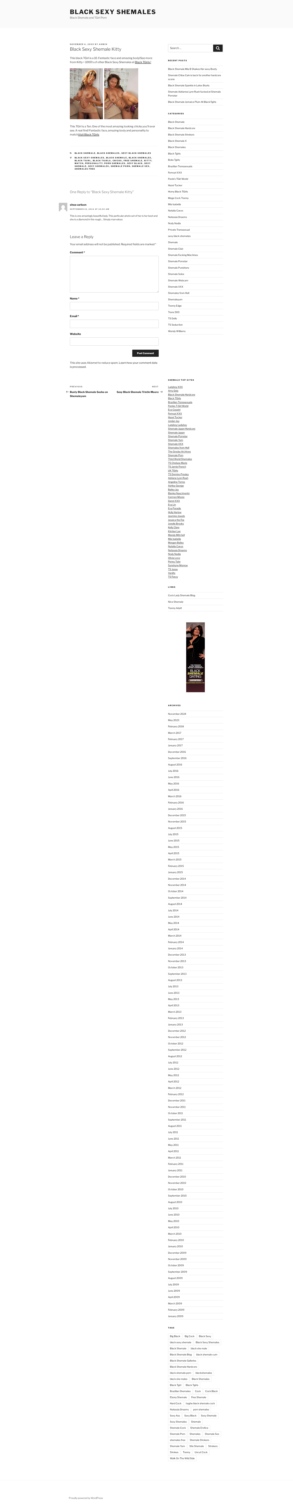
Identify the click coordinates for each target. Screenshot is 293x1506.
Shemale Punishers (178, 267)
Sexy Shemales (98, 166)
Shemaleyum (175, 299)
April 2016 (173, 789)
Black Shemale (85, 153)
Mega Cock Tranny (178, 198)
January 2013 (175, 1024)
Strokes (174, 1452)
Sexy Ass (175, 1415)
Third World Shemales (180, 459)
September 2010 (177, 1195)
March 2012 (174, 1087)
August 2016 (175, 764)
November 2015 (177, 821)
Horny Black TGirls (178, 191)
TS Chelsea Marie (177, 462)
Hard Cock (175, 1403)
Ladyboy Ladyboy (177, 424)
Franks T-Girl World (178, 405)
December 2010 (177, 1176)
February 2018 (176, 726)
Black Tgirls (102, 160)
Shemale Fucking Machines (183, 255)
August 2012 (175, 1056)
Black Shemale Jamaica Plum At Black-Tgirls (192, 101)
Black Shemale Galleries (183, 1360)
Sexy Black (135, 163)
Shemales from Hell (178, 293)
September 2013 (177, 973)
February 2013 (176, 1018)
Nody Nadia (174, 223)
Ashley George (176, 485)
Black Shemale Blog (181, 1354)
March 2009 (175, 1303)
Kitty (148, 160)
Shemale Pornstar (178, 261)
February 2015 (176, 865)
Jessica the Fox (176, 519)
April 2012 (173, 1081)
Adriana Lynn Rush (178, 478)
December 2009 (177, 1252)
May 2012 (173, 1075)
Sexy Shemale (209, 1415)
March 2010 (175, 1233)
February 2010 (176, 1240)
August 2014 (175, 903)
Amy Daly (173, 390)
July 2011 (173, 1132)
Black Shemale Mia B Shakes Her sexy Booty (192, 68)
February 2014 (176, 942)
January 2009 (175, 1316)
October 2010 (175, 1189)
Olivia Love (174, 557)
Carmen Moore (176, 496)
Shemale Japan (176, 432)
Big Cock (189, 1336)
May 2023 (173, 720)
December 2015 (177, 815)
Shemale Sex (141, 166)
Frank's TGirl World (178, 178)
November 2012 (177, 1037)
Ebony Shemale (178, 1397)
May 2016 (173, 783)
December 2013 (177, 954)
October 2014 (175, 891)
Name (74, 298)
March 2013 (174, 1011)
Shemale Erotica (199, 1427)
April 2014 (173, 929)
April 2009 (174, 1297)
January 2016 (175, 808)
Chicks (117, 160)
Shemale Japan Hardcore (181, 428)
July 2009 (173, 1284)
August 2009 (175, 1278)
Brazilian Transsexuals (180, 166)
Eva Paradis (174, 508)
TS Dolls (172, 318)
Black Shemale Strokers (181, 134)
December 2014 (177, 878)
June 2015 (173, 840)
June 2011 (173, 1138)
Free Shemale (133, 160)
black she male (199, 1348)
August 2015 (175, 828)
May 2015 (173, 847)
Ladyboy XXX (175, 386)
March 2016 (174, 796)
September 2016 (177, 758)
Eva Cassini (174, 409)
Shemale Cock (178, 1427)
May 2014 (173, 922)
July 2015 (173, 834)
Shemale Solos (176, 274)
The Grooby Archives (179, 451)
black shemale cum (206, 1354)
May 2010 (173, 1221)
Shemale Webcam (178, 280)
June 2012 (173, 1068)
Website (75, 334)
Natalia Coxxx (175, 210)
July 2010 (173, 1208)
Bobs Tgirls (174, 159)
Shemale (173, 242)
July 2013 (173, 986)
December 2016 (177, 751)
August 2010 (175, 1202)
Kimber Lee (174, 531)
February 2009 (176, 1309)
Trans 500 (174, 312)
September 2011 (177, 1119)
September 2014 (177, 897)
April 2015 (173, 853)
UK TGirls (173, 470)
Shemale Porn (120, 166)
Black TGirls (174, 398)
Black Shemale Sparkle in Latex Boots (188, 85)
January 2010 (175, 1246)
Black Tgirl (83, 160)
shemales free (85, 169)
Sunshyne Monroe (178, 565)
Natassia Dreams (177, 217)
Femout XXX (175, 172)
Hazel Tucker (175, 185)
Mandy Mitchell (176, 534)
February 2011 (175, 1163)
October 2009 (176, 1265)
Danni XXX (174, 500)
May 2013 (173, 999)
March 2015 (174, 859)
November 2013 (177, 961)
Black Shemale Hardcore (181, 128)
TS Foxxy (173, 576)
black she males (178, 1378)
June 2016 (173, 777)
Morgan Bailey (176, 542)
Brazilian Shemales (180, 1391)
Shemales (195, 1433)
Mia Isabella (174, 204)
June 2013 (173, 992)
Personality (94, 163)
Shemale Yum (175, 440)
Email (74, 316)
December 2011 (176, 1100)
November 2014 (177, 884)
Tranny (186, 1452)
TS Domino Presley (178, 474)
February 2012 (176, 1094)
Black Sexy (205, 1336)
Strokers (213, 1446)
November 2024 (177, 713)
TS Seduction (175, 324)
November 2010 (177, 1182)
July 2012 (173, 1062)
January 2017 (175, 745)
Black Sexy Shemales (113, 12)
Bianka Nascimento (179, 493)
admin (103, 44)
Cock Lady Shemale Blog (181, 595)
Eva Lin (172, 504)
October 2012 (175, 1043)
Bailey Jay (173, 489)
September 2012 (177, 1049)
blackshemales (204, 1372)
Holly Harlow (174, 512)
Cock (198, 1391)
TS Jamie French (177, 466)
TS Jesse (173, 569)
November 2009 (177, 1259)
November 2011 (177, 1106)
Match (79, 163)
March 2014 (174, 935)
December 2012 (177, 1030)
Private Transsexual (179, 229)
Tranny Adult (175, 608)
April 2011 (173, 1151)
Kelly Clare (173, 527)
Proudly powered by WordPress (86, 1498)
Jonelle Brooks (176, 523)
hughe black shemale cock (200, 1403)
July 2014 (173, 910)
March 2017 (174, 732)
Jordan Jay (173, 421)
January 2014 (175, 948)
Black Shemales (108, 153)
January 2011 (175, 1170)
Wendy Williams (176, 331)
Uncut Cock (201, 1452)
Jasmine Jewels (176, 515)
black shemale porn (180, 1372)
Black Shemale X (177, 140)
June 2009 (174, 1290)
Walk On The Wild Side (182, 1458)
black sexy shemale (180, 1342)
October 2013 (175, 967)
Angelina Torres (176, 481)
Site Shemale (196, 1446)
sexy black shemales (136, 153)
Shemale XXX (175, 286)
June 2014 (173, 916)
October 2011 (175, 1113)
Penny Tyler (174, 561)
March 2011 (174, 1157)
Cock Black (211, 1391)
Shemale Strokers (199, 1440)
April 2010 (173, 1227)
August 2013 (175, 980)
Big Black (175, 1336)
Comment (77, 252)
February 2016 (176, 802)
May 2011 (173, 1144)
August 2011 (175, 1125)
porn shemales (115, 163)
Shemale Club (175, 248)
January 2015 (175, 872)
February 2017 (176, 739)
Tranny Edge (175, 305)
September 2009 (177, 1271)
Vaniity (171, 572)
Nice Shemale (175, 601)
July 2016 (173, 770)
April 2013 (173, 1005)
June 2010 (174, 1214)
